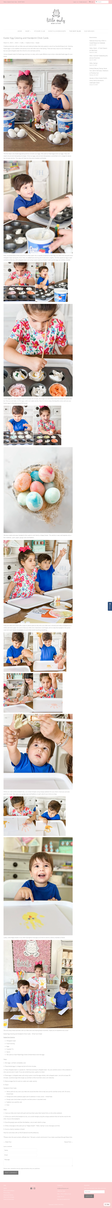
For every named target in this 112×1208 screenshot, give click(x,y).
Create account (83, 2)
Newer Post (67, 1142)
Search (5, 1188)
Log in (74, 2)
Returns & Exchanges (9, 1197)
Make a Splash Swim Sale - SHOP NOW (14, 2)
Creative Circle (30, 43)
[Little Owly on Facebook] (31, 1189)
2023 (16, 43)
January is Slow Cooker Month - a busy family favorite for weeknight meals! (98, 80)
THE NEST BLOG (75, 31)
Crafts (22, 43)
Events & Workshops (9, 1199)
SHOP (27, 31)
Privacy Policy (7, 1193)
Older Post (8, 1142)
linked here (31, 1055)
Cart (92, 2)
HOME (20, 31)
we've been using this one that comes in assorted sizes (30, 1099)
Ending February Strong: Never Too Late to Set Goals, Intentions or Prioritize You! (98, 71)
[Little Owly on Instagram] (34, 1189)
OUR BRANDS (89, 31)
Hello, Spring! (93, 63)
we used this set (16, 1102)
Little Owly (60, 1204)
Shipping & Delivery (8, 1195)
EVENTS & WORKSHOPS (57, 31)
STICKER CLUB (39, 31)
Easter (37, 43)
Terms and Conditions (9, 1190)
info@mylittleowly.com (63, 1188)
